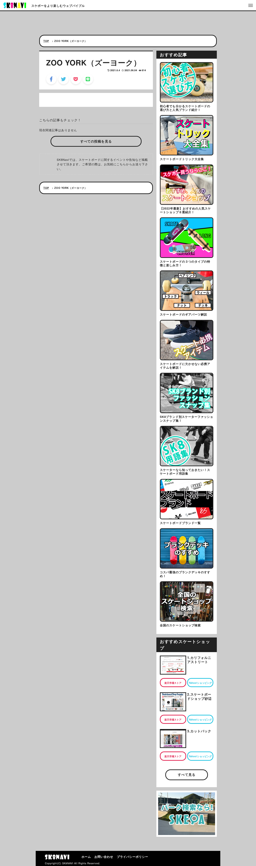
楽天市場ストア (172, 682)
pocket (76, 79)
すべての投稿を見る (96, 141)
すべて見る (186, 774)
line (88, 79)
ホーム (86, 857)
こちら (121, 164)
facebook (51, 79)
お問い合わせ (103, 857)
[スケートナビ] (14, 5)
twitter (63, 79)
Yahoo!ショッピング (200, 682)
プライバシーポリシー (132, 857)
